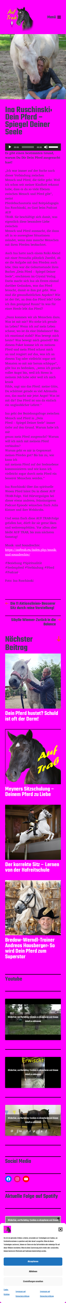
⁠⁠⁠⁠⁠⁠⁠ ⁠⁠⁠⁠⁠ (18, 572)
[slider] (54, 146)
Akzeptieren (33, 1261)
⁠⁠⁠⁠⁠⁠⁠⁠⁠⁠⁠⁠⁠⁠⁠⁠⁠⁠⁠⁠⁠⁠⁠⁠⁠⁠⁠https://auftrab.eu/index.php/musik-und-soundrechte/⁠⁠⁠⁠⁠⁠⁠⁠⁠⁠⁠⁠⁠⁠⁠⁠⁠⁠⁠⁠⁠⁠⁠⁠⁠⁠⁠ (31, 552)
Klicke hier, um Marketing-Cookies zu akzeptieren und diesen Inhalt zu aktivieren (33, 1019)
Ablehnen (33, 1271)
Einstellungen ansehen (33, 1281)
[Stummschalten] (46, 147)
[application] (33, 147)
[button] (60, 1229)
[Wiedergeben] (10, 147)
